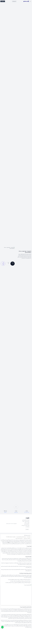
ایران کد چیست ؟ (28, 536)
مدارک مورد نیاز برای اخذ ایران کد (19, 538)
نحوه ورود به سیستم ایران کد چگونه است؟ (10, 536)
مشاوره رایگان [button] (14, 1)
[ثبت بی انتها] (26, 1)
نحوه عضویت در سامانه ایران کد (27, 538)
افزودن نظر (27, 529)
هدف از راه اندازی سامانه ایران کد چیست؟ (21, 536)
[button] (30, 1)
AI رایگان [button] (3, 1)
